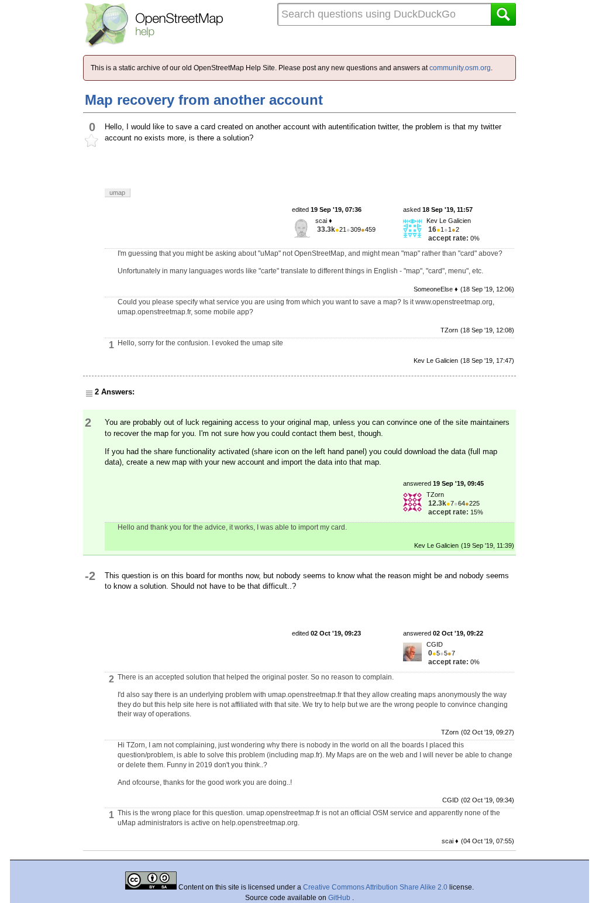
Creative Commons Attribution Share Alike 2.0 (375, 887)
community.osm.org (460, 68)
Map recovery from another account (204, 100)
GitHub (340, 898)
